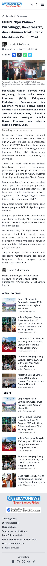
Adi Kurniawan (22, 270)
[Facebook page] (13, 561)
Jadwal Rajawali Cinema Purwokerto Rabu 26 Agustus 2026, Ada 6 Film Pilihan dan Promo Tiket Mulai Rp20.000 (30, 323)
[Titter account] (23, 561)
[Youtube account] (28, 561)
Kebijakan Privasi (10, 547)
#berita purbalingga (12, 275)
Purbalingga (22, 16)
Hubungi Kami (9, 527)
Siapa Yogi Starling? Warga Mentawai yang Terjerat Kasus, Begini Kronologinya (31, 478)
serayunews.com (24, 130)
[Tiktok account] (34, 561)
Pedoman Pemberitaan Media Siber (19, 539)
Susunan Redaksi (10, 522)
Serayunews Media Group (14, 531)
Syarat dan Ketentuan (13, 543)
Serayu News (23, 557)
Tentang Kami (9, 518)
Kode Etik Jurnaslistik (12, 535)
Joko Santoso (23, 44)
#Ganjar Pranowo (21, 278)
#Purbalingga (23, 281)
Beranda (9, 16)
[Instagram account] (18, 561)
